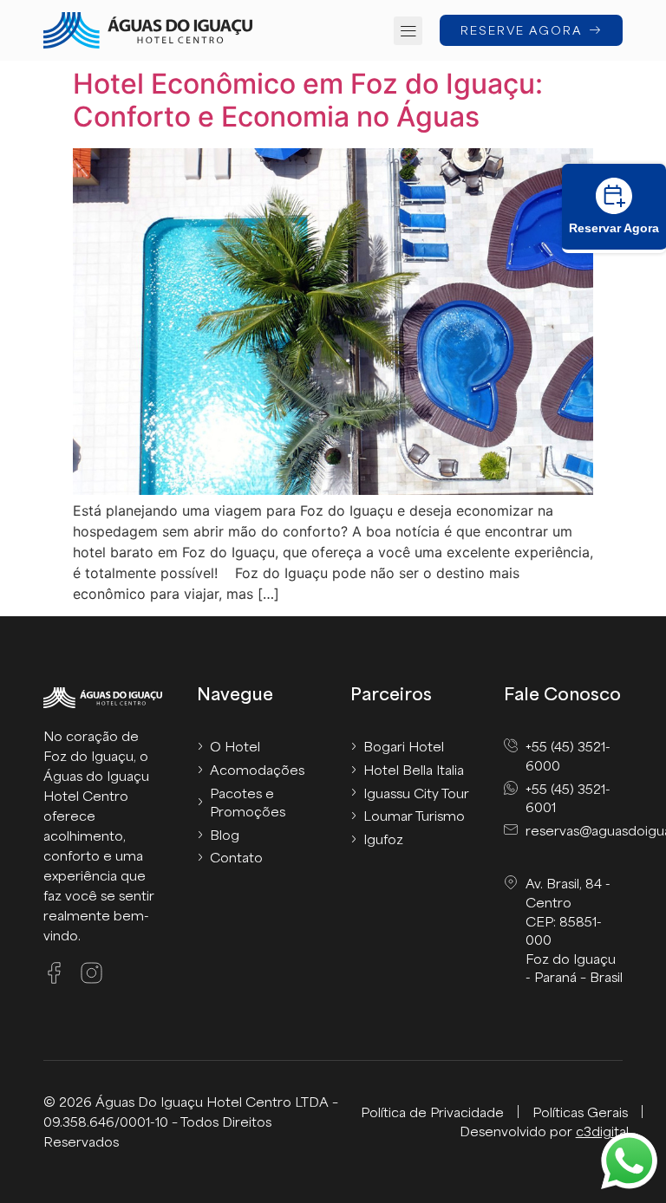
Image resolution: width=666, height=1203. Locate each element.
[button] (408, 30)
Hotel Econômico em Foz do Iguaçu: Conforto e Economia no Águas (308, 100)
